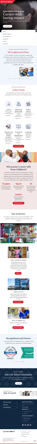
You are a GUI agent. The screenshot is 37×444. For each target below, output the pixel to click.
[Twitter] (28, 425)
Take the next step (7, 402)
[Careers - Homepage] (8, 2)
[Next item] (30, 78)
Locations (5, 41)
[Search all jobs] (35, 441)
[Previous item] (7, 78)
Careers (4, 31)
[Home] (2, 4)
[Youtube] (30, 425)
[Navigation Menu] (35, 2)
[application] (18, 233)
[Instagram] (25, 425)
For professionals (7, 407)
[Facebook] (23, 425)
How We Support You (7, 36)
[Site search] (33, 2)
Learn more (5, 404)
